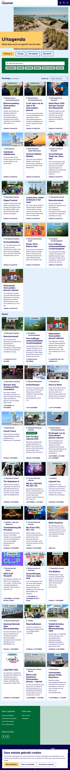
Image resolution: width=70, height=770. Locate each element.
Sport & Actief (48, 68)
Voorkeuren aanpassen (46, 764)
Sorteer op (45, 78)
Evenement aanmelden (9, 718)
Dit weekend (33, 54)
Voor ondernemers (8, 724)
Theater (29, 68)
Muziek (20, 68)
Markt (37, 68)
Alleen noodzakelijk (27, 764)
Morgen (20, 54)
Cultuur (60, 68)
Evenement (10, 68)
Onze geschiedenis (8, 715)
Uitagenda (25, 718)
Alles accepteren (11, 764)
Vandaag (7, 54)
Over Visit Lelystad (8, 721)
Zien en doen (26, 715)
